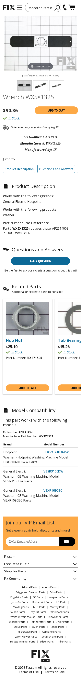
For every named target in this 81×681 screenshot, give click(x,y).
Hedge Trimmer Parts (22, 641)
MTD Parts (39, 607)
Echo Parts (56, 592)
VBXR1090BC (52, 490)
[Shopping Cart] (71, 7)
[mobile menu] (19, 7)
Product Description (19, 169)
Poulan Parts (17, 612)
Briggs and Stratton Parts (30, 592)
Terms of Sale (54, 672)
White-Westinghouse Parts (26, 617)
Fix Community (15, 578)
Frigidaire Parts (19, 597)
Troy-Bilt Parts (37, 612)
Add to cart (56, 110)
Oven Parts (38, 626)
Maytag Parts (21, 607)
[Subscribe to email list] (67, 541)
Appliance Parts (51, 631)
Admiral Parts (30, 587)
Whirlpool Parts (60, 612)
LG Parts (61, 602)
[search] (57, 8)
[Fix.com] (9, 7)
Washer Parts (17, 622)
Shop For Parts (15, 571)
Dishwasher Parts (57, 617)
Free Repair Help (16, 564)
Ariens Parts (49, 587)
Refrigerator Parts (40, 622)
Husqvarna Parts (58, 597)
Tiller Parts (64, 641)
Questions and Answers (56, 169)
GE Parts (38, 597)
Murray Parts (57, 607)
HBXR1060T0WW (56, 452)
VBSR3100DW (53, 471)
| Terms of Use (27, 672)
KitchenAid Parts (42, 602)
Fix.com (9, 556)
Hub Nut (14, 340)
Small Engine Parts (52, 636)
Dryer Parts (62, 622)
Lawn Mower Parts (26, 636)
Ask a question (40, 261)
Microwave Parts (28, 631)
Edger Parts (47, 641)
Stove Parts (21, 626)
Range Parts (57, 626)
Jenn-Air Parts (20, 602)
